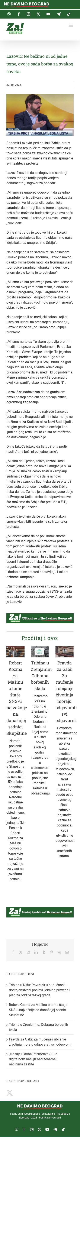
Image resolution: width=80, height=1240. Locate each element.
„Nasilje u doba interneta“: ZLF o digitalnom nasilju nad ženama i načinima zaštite (33, 1059)
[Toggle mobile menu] (71, 25)
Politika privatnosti (50, 1117)
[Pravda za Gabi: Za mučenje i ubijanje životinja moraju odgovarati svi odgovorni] (64, 651)
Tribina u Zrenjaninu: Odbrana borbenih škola (42, 675)
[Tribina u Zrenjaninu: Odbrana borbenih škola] (40, 651)
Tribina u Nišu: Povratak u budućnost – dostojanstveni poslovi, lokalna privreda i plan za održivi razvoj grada (39, 990)
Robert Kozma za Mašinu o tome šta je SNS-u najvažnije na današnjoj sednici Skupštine (38, 1010)
